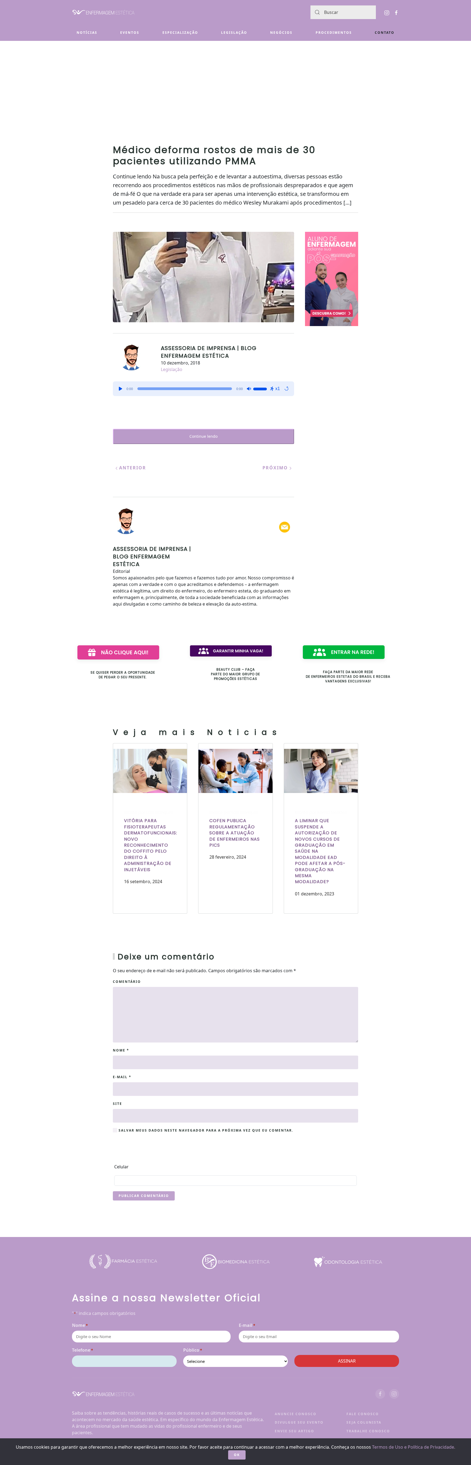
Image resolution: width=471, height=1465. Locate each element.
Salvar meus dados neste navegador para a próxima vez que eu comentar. (205, 1130)
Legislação (234, 32)
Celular (121, 1167)
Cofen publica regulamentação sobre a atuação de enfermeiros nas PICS (234, 832)
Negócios (281, 32)
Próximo (275, 468)
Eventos (129, 32)
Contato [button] (384, 32)
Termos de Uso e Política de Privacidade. (413, 1447)
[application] (203, 388)
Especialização (180, 32)
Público (192, 1350)
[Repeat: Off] (286, 388)
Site (117, 1103)
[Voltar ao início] (103, 12)
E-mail (122, 1077)
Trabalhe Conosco (368, 1431)
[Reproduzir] (120, 388)
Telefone (82, 1350)
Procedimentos (334, 32)
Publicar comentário (144, 1195)
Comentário (127, 981)
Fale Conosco (362, 1414)
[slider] (260, 388)
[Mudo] (249, 388)
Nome (121, 1050)
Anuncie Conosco (295, 1414)
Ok (237, 1454)
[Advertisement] (235, 82)
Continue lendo (203, 436)
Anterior (131, 468)
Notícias (87, 32)
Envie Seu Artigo (294, 1431)
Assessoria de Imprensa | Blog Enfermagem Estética (208, 352)
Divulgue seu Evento (299, 1422)
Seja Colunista (363, 1422)
